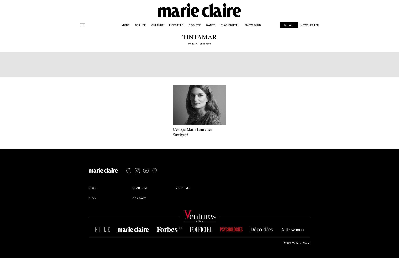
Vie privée (183, 188)
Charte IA (139, 188)
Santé (211, 25)
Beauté (140, 25)
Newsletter (309, 25)
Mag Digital (230, 25)
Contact (139, 198)
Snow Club (252, 25)
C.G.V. (93, 198)
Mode (126, 25)
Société (195, 25)
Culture (157, 25)
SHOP (289, 24)
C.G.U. (93, 188)
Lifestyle (176, 25)
